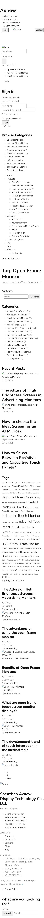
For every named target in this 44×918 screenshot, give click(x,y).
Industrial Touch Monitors (10, 522)
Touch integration (12, 560)
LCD (23, 540)
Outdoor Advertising (21, 236)
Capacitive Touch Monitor (22, 489)
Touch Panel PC (6, 567)
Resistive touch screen (18, 556)
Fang (8, 602)
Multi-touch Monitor (20, 199)
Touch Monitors (18, 563)
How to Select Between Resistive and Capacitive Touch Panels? (21, 460)
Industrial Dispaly (14, 325)
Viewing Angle (12, 574)
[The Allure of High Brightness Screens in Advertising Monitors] (16, 612)
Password (6, 110)
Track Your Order (9, 19)
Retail (14, 229)
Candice (9, 676)
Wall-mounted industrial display (28, 574)
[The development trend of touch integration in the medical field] (11, 765)
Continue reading (9, 609)
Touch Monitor (24, 560)
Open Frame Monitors (10, 548)
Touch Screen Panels (21, 212)
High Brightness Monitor (17, 76)
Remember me (10, 114)
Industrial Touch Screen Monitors (21, 338)
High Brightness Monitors (18, 321)
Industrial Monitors (21, 507)
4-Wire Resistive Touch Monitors (12, 483)
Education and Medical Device (25, 226)
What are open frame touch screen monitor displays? (19, 706)
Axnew (8, 10)
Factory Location (9, 16)
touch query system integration (22, 567)
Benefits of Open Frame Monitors (21, 669)
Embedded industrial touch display (28, 493)
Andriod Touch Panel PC (22, 192)
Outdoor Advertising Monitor (11, 552)
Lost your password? (11, 118)
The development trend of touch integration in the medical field (21, 745)
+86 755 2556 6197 (11, 26)
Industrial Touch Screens (29, 536)
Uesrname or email (10, 101)
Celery (8, 755)
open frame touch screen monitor (30, 548)
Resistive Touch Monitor (22, 206)
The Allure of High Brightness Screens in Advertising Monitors (22, 395)
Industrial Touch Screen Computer (21, 532)
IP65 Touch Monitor (20, 202)
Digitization (13, 493)
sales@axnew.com (11, 22)
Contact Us (17, 253)
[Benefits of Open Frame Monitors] (13, 686)
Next (9, 778)
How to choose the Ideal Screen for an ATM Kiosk (19, 426)
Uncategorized (13, 358)
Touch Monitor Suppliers (31, 563)
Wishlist (7, 126)
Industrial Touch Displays (23, 511)
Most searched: (9, 65)
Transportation (18, 233)
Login (6, 81)
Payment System (19, 223)
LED (26, 540)
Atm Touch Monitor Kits (22, 209)
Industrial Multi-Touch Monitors (20, 328)
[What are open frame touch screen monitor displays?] (12, 726)
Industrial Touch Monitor (17, 73)
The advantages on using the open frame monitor (19, 632)
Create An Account (10, 97)
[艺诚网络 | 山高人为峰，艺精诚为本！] (22, 884)
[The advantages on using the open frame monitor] (18, 652)
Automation (17, 219)
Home (4, 282)
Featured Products (10, 258)
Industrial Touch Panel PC (23, 189)
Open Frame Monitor (16, 69)
